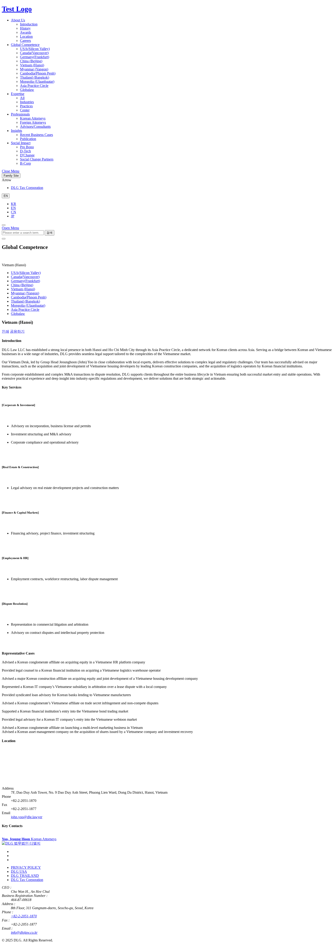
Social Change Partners (36, 159)
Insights (16, 131)
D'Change (27, 155)
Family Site (11, 175)
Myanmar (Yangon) (34, 69)
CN (13, 212)
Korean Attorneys (32, 118)
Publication (28, 139)
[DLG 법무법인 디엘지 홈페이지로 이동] (21, 843)
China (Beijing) (31, 61)
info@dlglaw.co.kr (24, 932)
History (25, 28)
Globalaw (27, 90)
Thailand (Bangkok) (34, 77)
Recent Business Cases (36, 135)
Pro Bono (27, 147)
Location (26, 36)
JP (12, 216)
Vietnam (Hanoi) (32, 65)
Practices (26, 106)
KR (13, 204)
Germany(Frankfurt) (34, 57)
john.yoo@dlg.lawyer (26, 817)
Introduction (28, 24)
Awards (25, 32)
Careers (25, 41)
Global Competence (25, 45)
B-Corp (25, 163)
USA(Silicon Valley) (35, 49)
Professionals (20, 114)
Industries (27, 102)
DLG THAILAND (25, 876)
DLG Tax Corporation (27, 188)
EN (13, 208)
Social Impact (20, 143)
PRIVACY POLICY (26, 867)
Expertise (17, 94)
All (22, 98)
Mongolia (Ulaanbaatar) (37, 81)
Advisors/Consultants (35, 126)
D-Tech (25, 151)
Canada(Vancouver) (34, 53)
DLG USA (19, 871)
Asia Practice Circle (34, 86)
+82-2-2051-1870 (24, 916)
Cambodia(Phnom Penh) (37, 73)
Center (25, 110)
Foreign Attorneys (33, 122)
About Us (18, 20)
